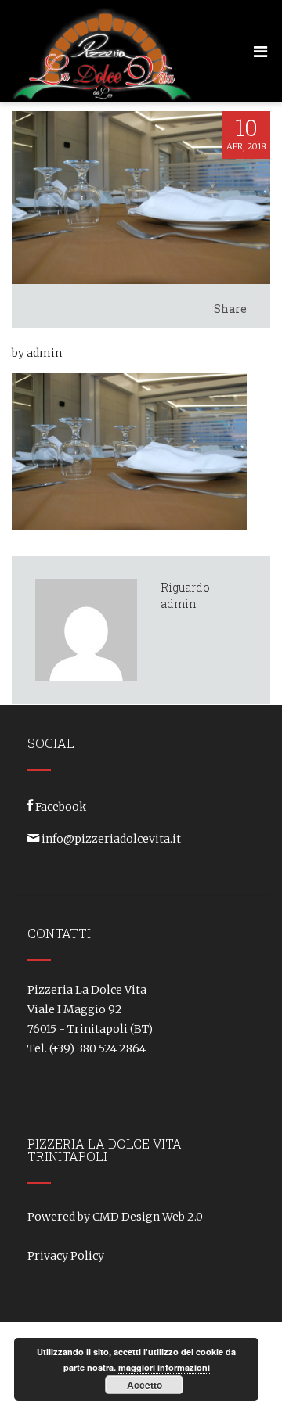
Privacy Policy (65, 1256)
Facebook (60, 807)
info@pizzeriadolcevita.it (111, 839)
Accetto (144, 1385)
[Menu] (260, 51)
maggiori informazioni (164, 1367)
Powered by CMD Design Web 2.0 (115, 1217)
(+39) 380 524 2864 (97, 1048)
